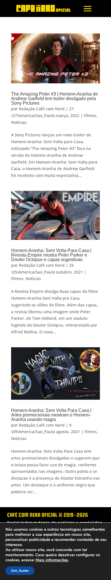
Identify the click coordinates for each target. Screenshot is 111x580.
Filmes (90, 115)
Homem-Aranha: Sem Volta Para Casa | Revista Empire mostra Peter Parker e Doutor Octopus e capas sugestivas (51, 255)
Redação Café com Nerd (42, 108)
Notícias (18, 122)
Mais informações (52, 560)
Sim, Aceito (20, 570)
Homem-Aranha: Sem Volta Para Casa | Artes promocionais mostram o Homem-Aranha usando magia (51, 415)
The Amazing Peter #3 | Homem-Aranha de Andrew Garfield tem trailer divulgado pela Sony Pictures (54, 98)
